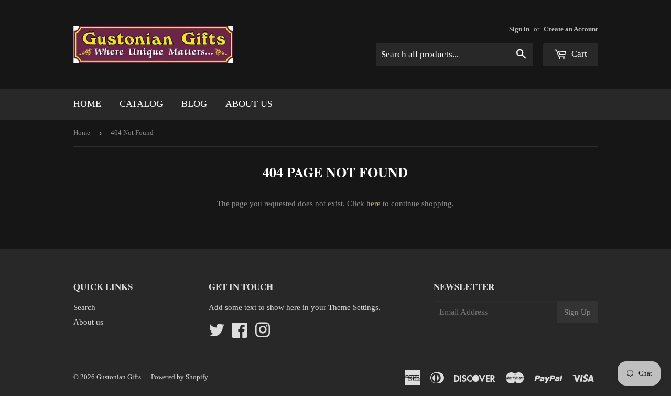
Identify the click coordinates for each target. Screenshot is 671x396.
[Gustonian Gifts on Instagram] (262, 333)
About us (249, 104)
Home (87, 104)
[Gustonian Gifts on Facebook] (239, 333)
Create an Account (571, 29)
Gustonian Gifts (118, 377)
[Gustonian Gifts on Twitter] (216, 333)
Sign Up (577, 312)
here (373, 203)
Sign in (519, 29)
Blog (194, 104)
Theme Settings (353, 307)
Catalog (141, 104)
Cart (578, 54)
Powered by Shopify (179, 377)
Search (84, 307)
